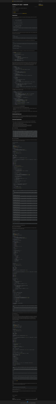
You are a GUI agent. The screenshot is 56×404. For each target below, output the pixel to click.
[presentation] (20, 116)
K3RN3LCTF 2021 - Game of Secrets (16, 399)
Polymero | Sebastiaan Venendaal (18, 1)
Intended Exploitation (41, 5)
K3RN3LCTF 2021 (24, 13)
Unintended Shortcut (41, 4)
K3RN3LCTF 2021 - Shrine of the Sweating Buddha (31, 399)
